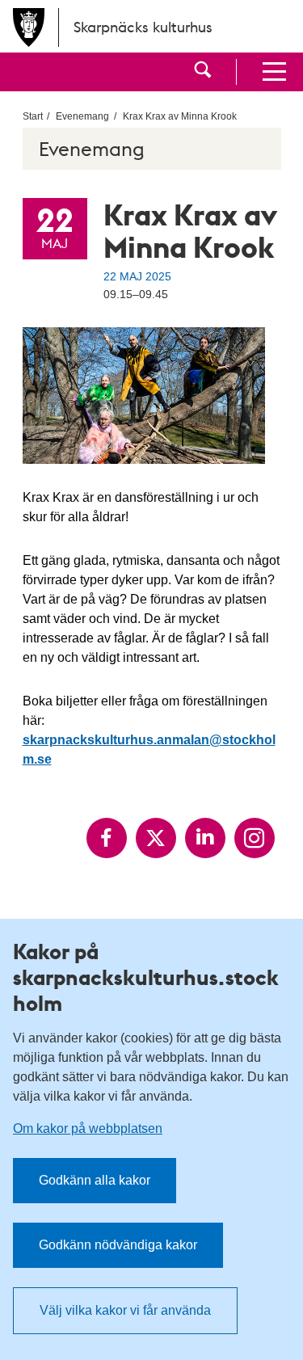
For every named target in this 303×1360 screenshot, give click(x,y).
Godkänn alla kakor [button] (94, 1180)
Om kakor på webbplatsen (87, 1128)
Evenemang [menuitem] (82, 116)
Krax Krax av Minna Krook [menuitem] (180, 116)
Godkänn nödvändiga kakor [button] (118, 1245)
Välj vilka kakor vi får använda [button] (125, 1310)
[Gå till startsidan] (29, 27)
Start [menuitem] (33, 116)
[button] (202, 72)
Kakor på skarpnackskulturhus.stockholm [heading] (146, 977)
